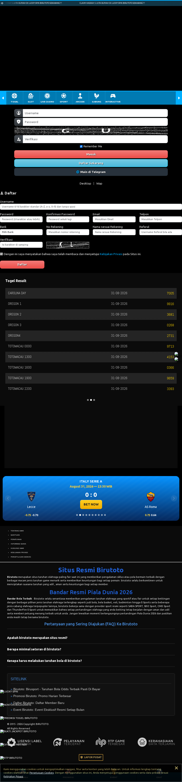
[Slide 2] (80, 515)
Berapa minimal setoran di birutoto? (34, 649)
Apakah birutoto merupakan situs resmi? (37, 638)
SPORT (64, 101)
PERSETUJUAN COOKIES (21, 557)
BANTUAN (15, 535)
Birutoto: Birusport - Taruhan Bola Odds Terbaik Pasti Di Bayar (56, 689)
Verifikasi (6, 239)
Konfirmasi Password (60, 214)
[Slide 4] (86, 515)
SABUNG (96, 101)
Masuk (91, 154)
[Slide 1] (77, 515)
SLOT (31, 101)
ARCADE (80, 101)
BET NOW (91, 504)
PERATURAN (16, 539)
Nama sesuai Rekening (108, 227)
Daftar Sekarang (91, 163)
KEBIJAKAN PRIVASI (19, 552)
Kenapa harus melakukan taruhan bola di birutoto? (44, 661)
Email (96, 214)
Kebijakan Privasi (111, 254)
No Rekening (54, 227)
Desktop (85, 183)
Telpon (144, 214)
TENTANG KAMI (17, 531)
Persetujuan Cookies (42, 772)
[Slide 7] (96, 515)
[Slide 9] (102, 515)
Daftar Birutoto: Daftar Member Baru (38, 703)
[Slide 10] (105, 515)
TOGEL (14, 101)
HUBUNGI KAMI (17, 548)
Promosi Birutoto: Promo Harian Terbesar (42, 696)
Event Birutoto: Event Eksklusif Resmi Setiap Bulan (48, 709)
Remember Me (92, 146)
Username (7, 201)
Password (6, 214)
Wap (99, 183)
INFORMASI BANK (18, 544)
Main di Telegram (93, 172)
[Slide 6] (92, 515)
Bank (3, 227)
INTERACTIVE (113, 101)
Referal (144, 227)
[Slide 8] (99, 515)
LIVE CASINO (47, 101)
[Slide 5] (89, 515)
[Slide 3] (83, 515)
